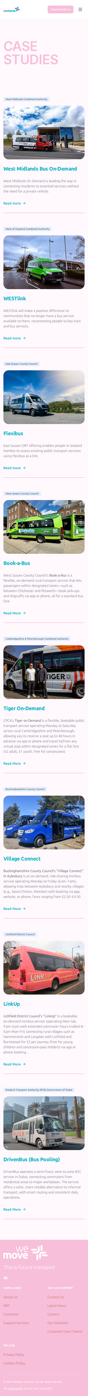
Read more (12, 203)
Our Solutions (57, 1323)
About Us (10, 1297)
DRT (6, 1306)
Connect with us (60, 9)
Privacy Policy (13, 1354)
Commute (11, 1314)
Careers (53, 1314)
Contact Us (55, 1297)
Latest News (56, 1306)
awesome (15, 1388)
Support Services (16, 1323)
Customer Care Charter (65, 1331)
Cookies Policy (14, 1363)
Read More (12, 613)
